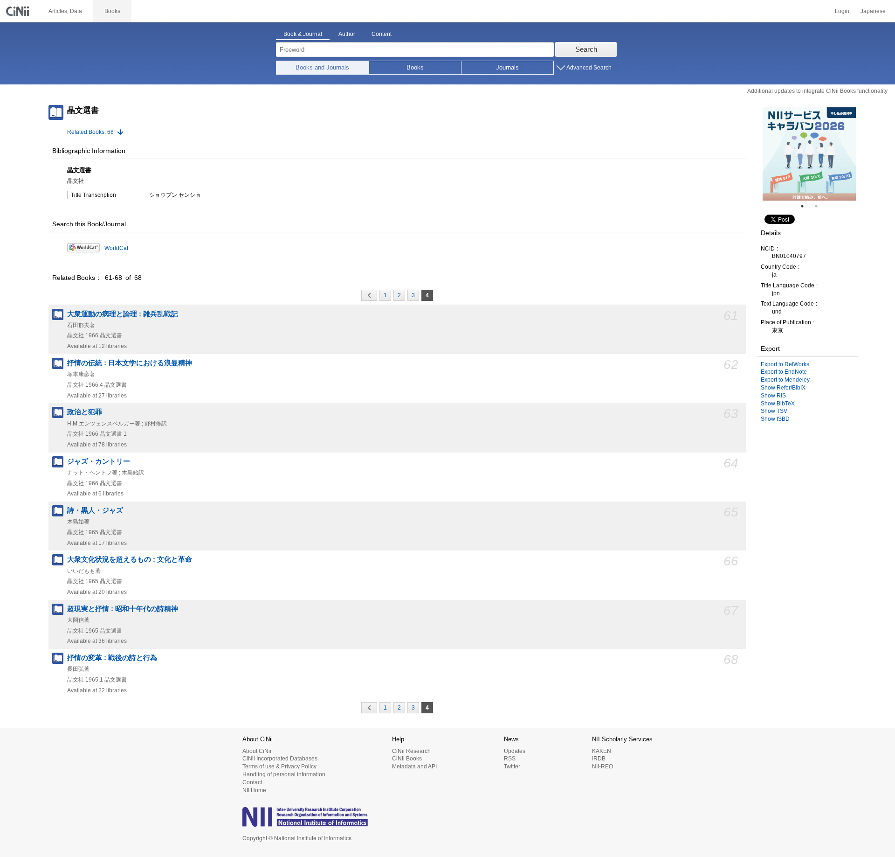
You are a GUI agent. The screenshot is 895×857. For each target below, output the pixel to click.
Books (415, 67)
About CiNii (256, 751)
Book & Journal (302, 34)
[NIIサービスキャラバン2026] (809, 154)
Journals (507, 67)
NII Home (254, 790)
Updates (514, 751)
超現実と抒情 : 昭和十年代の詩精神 (122, 609)
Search (586, 49)
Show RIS (773, 395)
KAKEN (601, 751)
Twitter (512, 766)
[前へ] (369, 295)
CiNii (18, 11)
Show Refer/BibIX (783, 387)
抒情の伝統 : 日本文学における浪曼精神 (129, 363)
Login (842, 11)
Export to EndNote (784, 372)
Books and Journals (322, 67)
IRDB (599, 758)
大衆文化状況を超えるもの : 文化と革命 (129, 559)
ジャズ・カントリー (98, 461)
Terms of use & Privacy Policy (279, 766)
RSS (510, 758)
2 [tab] (820, 206)
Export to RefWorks (785, 364)
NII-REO (602, 766)
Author (346, 34)
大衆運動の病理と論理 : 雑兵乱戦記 (122, 314)
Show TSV (774, 411)
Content (382, 34)
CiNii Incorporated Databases (279, 758)
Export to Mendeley (785, 379)
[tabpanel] (809, 154)
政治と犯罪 (84, 412)
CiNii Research (411, 751)
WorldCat (116, 248)
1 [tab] (806, 206)
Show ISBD (775, 419)
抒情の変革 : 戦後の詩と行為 (112, 658)
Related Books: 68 (90, 132)
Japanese (873, 11)
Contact (252, 782)
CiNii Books (407, 758)
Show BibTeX (778, 403)
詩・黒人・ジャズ (95, 510)
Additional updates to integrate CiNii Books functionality (817, 91)
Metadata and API (414, 766)
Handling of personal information (283, 774)
